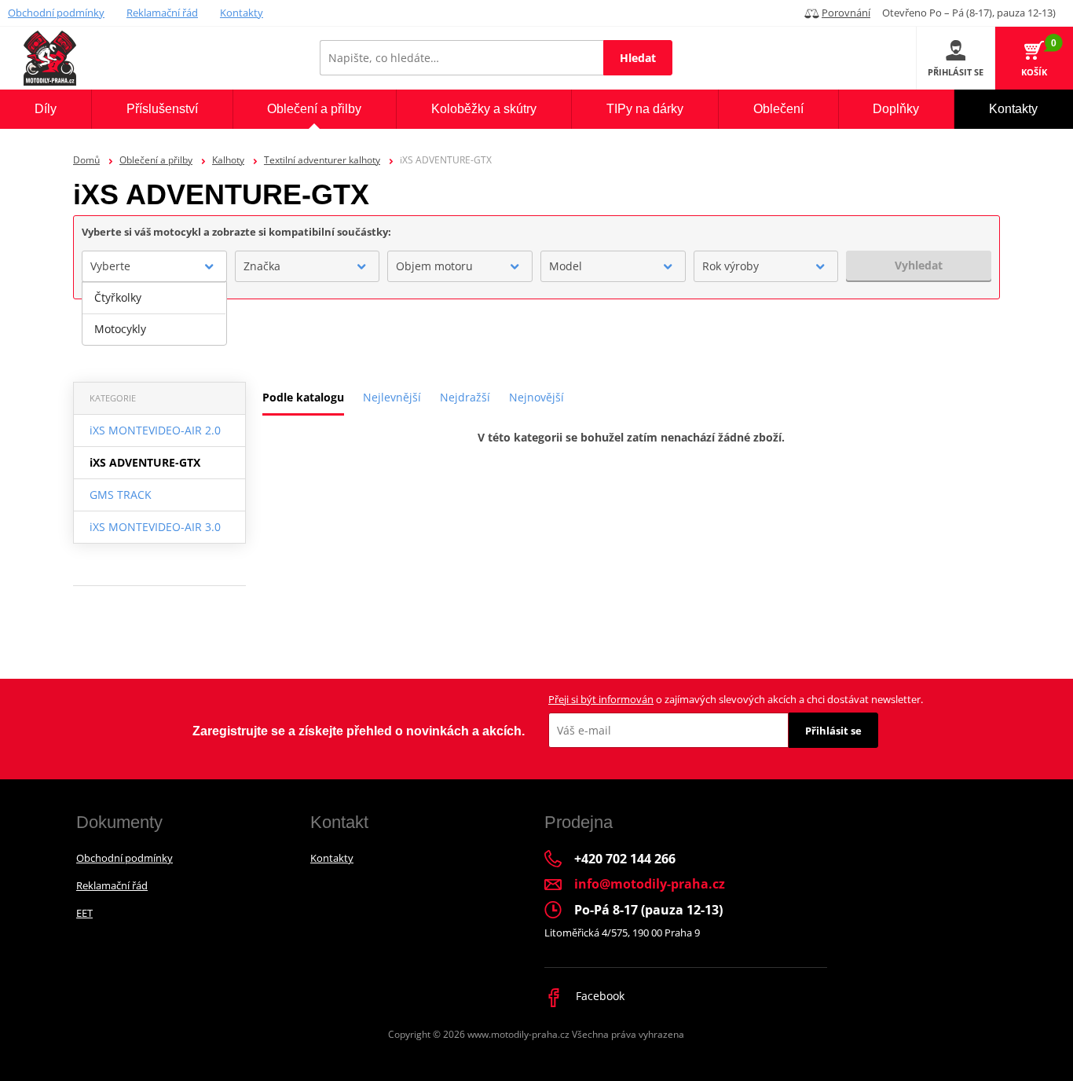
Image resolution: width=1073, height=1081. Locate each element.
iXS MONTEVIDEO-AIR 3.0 (155, 526)
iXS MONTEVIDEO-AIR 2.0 (155, 430)
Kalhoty (228, 160)
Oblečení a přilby (155, 160)
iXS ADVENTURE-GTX (145, 462)
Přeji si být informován (601, 699)
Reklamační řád (162, 12)
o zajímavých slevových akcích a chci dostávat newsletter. (735, 699)
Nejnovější (536, 397)
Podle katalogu (303, 397)
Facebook (598, 995)
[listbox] (154, 313)
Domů (86, 160)
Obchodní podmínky (56, 12)
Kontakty (241, 12)
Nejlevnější (392, 397)
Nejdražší (465, 397)
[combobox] (154, 266)
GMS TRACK (121, 494)
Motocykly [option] (120, 328)
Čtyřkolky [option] (117, 297)
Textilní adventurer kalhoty (322, 160)
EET (84, 913)
